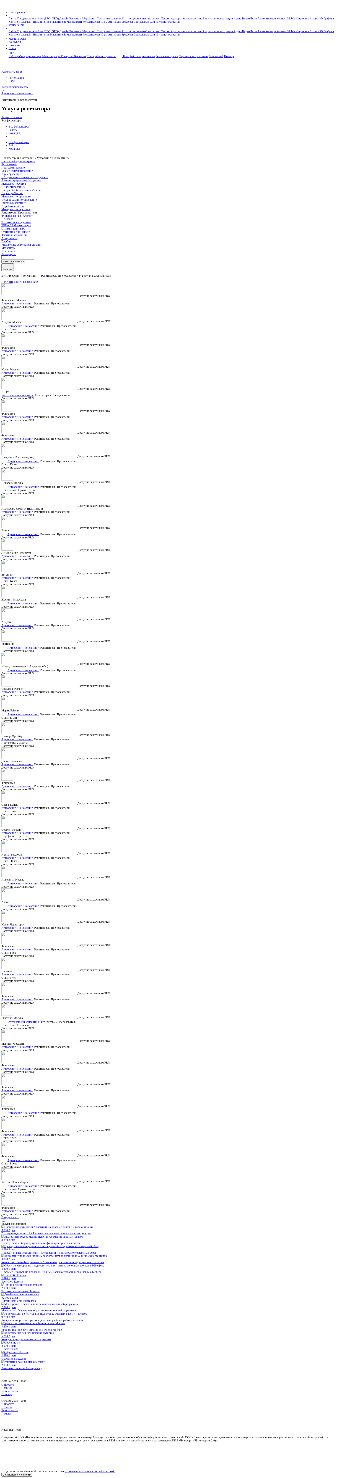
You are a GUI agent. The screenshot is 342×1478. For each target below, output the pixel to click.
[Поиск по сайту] (11, 65)
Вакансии (14, 45)
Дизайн (64, 18)
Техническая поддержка (16, 222)
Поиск (12, 48)
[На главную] (4, 5)
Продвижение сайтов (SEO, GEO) (38, 18)
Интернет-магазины (168, 21)
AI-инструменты (105, 56)
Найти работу (17, 12)
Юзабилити (8, 251)
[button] (10, 15)
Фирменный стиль (307, 18)
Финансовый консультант (17, 215)
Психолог (7, 218)
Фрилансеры (16, 24)
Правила (6, 1387)
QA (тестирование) (13, 186)
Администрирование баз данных (21, 180)
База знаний (216, 56)
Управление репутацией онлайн (21, 244)
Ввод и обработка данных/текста (21, 190)
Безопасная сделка (167, 56)
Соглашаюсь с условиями (17, 1474)
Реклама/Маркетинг (13, 202)
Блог (126, 56)
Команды (14, 132)
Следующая (10, 1217)
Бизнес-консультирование (17, 170)
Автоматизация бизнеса (272, 18)
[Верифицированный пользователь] (4, 326)
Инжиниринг (41, 21)
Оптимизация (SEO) (13, 228)
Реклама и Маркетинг (83, 18)
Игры (104, 21)
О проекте (7, 1384)
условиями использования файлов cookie (90, 1471)
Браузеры (128, 21)
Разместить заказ (11, 71)
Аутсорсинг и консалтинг (187, 18)
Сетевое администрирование (19, 199)
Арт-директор (9, 238)
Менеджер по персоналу (16, 209)
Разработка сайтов (12, 206)
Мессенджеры (92, 21)
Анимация (115, 21)
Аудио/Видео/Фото (246, 18)
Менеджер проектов (13, 183)
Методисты (8, 247)
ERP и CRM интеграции (16, 225)
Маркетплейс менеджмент (66, 21)
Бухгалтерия (9, 164)
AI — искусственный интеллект (141, 18)
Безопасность (9, 1391)
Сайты (13, 18)
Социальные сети (145, 21)
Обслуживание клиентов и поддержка (24, 177)
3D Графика (326, 18)
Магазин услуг (18, 38)
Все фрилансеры (19, 126)
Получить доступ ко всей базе (19, 281)
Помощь (229, 56)
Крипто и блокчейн (21, 21)
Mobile (291, 18)
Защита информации (14, 234)
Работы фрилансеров (142, 56)
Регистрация (16, 77)
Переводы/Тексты (12, 193)
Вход (12, 80)
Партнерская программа (193, 56)
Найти (13, 261)
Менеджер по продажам (16, 196)
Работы (13, 129)
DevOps (6, 241)
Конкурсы (15, 41)
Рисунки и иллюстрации (218, 18)
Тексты (166, 18)
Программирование (109, 18)
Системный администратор (18, 161)
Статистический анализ (15, 231)
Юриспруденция (11, 173)
